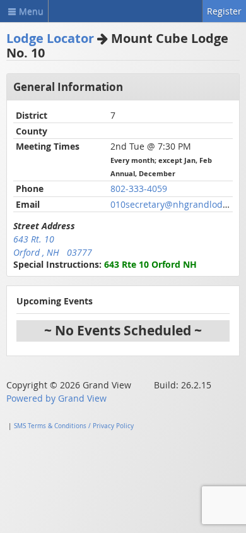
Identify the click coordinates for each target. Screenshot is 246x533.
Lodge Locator (50, 38)
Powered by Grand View (56, 398)
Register (224, 11)
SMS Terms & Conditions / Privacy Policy (74, 426)
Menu (31, 11)
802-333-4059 (138, 189)
